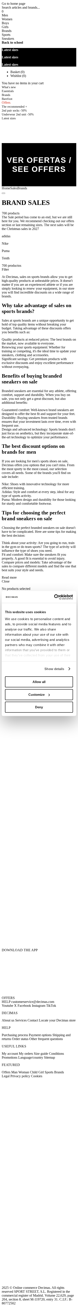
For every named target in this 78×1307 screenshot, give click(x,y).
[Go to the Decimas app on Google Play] (39, 915)
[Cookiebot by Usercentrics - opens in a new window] (55, 597)
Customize (36, 694)
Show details (54, 669)
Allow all (39, 682)
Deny (39, 707)
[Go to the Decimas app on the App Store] (39, 937)
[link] (9, 118)
